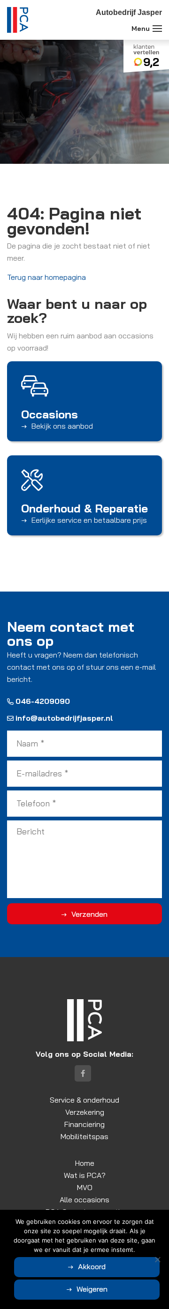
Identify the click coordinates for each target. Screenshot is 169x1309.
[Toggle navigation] (157, 28)
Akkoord (92, 1266)
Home (84, 1163)
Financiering (84, 1124)
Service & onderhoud (84, 1099)
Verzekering (84, 1112)
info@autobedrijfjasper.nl (64, 718)
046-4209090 (42, 701)
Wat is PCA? (85, 1175)
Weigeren (92, 1289)
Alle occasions (84, 1199)
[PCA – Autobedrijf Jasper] (17, 20)
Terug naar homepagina (46, 277)
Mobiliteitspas (84, 1136)
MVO (84, 1187)
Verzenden (89, 914)
